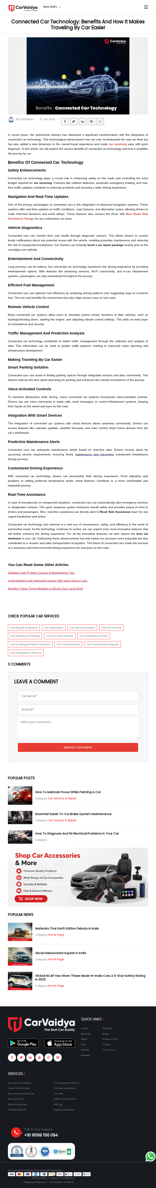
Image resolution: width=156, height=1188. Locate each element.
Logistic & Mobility (63, 1109)
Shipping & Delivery (34, 1182)
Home (84, 1028)
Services (86, 1033)
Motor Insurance (17, 1104)
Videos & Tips (110, 1039)
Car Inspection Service (66, 1083)
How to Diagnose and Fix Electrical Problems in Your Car (77, 833)
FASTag (57, 1104)
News (84, 1039)
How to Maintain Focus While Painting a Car (68, 792)
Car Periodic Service (59, 636)
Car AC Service (111, 628)
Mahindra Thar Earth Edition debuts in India (67, 928)
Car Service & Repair (62, 798)
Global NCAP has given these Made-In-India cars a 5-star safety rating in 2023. (90, 977)
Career (106, 1044)
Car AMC (58, 1093)
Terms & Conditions (61, 1178)
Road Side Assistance (20, 1093)
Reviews (85, 1055)
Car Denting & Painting (25, 636)
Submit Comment (78, 747)
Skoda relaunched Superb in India (60, 953)
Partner (85, 1049)
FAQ (83, 1044)
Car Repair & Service (24, 628)
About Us (108, 1028)
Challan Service (17, 1109)
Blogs (106, 1033)
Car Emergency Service (25, 653)
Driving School (16, 1099)
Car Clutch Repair (68, 644)
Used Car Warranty (19, 1088)
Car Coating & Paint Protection (30, 644)
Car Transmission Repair (102, 644)
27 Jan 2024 (47, 119)
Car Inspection (53, 628)
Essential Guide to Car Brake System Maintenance (73, 814)
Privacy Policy (39, 1178)
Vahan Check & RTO (64, 1099)
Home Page (56, 935)
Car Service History (82, 628)
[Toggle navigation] (146, 7)
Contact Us (109, 1049)
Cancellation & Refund (61, 1182)
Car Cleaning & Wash (94, 636)
